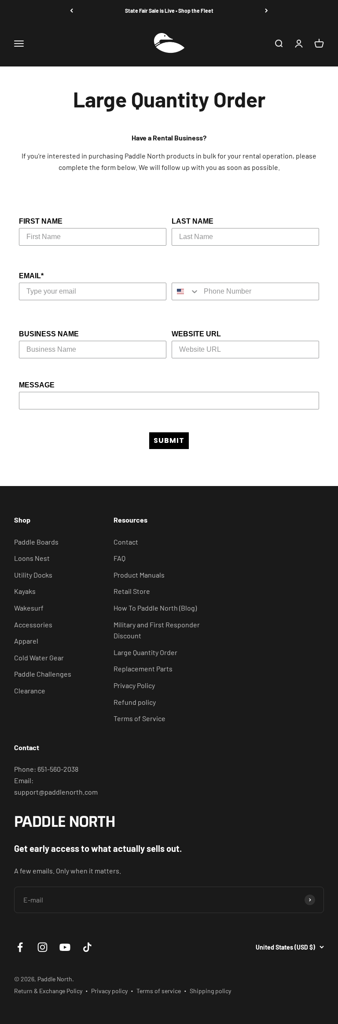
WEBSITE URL (196, 334)
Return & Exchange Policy (48, 991)
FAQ (119, 558)
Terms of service (158, 991)
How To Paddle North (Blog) (155, 608)
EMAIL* (31, 276)
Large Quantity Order (145, 652)
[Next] (266, 10)
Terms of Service (139, 718)
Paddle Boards (36, 542)
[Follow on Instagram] (42, 947)
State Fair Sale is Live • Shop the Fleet (169, 10)
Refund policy (135, 702)
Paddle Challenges (42, 674)
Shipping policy (210, 991)
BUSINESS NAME (49, 334)
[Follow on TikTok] (87, 947)
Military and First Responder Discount (157, 630)
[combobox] (185, 291)
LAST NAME (192, 221)
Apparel (26, 641)
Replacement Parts (143, 668)
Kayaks (25, 591)
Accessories (33, 624)
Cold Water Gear (39, 657)
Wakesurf (29, 608)
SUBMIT (169, 440)
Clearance (29, 690)
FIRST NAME (40, 221)
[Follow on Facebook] (20, 947)
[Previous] (71, 10)
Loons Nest (32, 558)
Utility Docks (33, 575)
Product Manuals (139, 575)
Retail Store (132, 591)
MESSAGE (37, 385)
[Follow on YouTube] (65, 947)
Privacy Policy (134, 685)
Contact (126, 542)
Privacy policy (109, 991)
